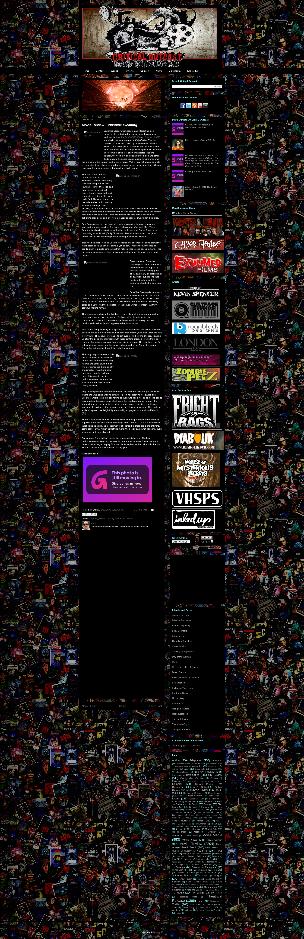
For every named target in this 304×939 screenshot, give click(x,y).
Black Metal (200, 769)
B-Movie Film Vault (181, 620)
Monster (176, 835)
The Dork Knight (180, 719)
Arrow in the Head (181, 615)
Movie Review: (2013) (200, 140)
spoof (179, 913)
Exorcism (176, 802)
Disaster (180, 796)
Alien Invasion (198, 764)
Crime (192, 787)
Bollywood (176, 775)
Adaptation (196, 760)
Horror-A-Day (203, 820)
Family (194, 804)
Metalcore (212, 832)
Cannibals (199, 778)
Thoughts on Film (181, 729)
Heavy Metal (191, 818)
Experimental (190, 802)
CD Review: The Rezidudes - (199, 126)
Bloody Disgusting (181, 625)
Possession (185, 859)
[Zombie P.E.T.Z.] (196, 380)
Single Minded (212, 879)
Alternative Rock (181, 766)
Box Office (192, 774)
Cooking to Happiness (183, 651)
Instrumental (200, 824)
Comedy (94, 518)
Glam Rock (179, 812)
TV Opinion (198, 892)
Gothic (190, 812)
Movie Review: (109, 125)
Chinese (214, 778)
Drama (176, 798)
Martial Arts (211, 829)
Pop (174, 859)
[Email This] (83, 514)
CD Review (215, 774)
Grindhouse (177, 815)
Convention (178, 787)
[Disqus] (122, 574)
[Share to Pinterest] (95, 514)
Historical (208, 818)
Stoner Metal (178, 887)
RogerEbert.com (180, 713)
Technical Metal (188, 897)
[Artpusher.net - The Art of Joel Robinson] (196, 364)
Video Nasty (188, 907)
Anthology (212, 766)
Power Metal (193, 862)
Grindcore (214, 812)
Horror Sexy (178, 698)
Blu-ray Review (204, 771)
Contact (100, 71)
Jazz (201, 826)
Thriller (176, 904)
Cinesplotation (179, 646)
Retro (220, 865)
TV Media (178, 892)
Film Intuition (178, 682)
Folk (186, 807)
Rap (198, 864)
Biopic (187, 769)
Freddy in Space (180, 693)
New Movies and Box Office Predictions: (203, 160)
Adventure (217, 760)
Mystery (188, 851)
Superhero (193, 887)
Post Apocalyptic (204, 859)
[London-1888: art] (196, 350)
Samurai (181, 873)
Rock (190, 870)
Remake (208, 864)
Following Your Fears (182, 688)
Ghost (197, 810)
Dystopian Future (196, 799)
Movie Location (192, 836)
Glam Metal (217, 810)
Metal (197, 831)
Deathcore (188, 793)
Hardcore (176, 818)
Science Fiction (181, 875)
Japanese (188, 826)
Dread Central (179, 672)
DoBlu (175, 662)
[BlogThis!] (86, 514)
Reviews (129, 71)
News (159, 71)
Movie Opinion (214, 840)
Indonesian (186, 824)
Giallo (206, 810)
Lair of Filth (177, 703)
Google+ (205, 541)
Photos (202, 856)
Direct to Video (215, 793)
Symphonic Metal (212, 890)
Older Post (155, 706)
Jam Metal (176, 826)
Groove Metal (194, 815)
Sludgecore (207, 882)
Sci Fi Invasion (208, 872)
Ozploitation (179, 856)
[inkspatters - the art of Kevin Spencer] (196, 296)
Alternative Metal (215, 764)
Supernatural (210, 887)
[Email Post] (152, 509)
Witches (188, 910)
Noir (184, 854)
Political (215, 856)
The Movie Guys (180, 724)
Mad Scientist (193, 829)
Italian (214, 823)
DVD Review (200, 789)
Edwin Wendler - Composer (186, 677)
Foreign (205, 807)
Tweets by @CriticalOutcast (186, 745)
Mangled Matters (180, 708)
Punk (191, 865)
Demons (200, 793)
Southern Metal (190, 884)
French (187, 810)
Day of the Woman (181, 656)
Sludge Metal (192, 882)
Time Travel (195, 905)
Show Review (185, 879)
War (216, 907)
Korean (210, 826)
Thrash (200, 901)
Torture (209, 905)
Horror (184, 820)
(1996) (132, 137)
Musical (175, 851)
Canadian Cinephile (182, 641)
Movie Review (106, 518)
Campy (183, 778)
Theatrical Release (123, 518)
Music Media (189, 847)
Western (176, 910)
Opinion (144, 71)
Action (176, 760)
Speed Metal (205, 884)
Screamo (205, 876)
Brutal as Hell (178, 636)
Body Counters (179, 630)
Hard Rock (211, 815)
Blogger (158, 932)
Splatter (216, 884)
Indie (174, 824)
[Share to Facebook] (92, 514)
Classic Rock (213, 781)
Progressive (211, 862)
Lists (220, 826)
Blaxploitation (182, 772)
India (217, 821)
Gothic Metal (202, 812)
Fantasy (208, 804)
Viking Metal (205, 907)
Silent (199, 879)
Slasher (176, 881)
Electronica (214, 799)
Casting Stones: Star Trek (198, 171)
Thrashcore (214, 901)
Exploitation (206, 801)
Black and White (215, 769)
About (114, 71)
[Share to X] (89, 514)
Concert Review (204, 784)
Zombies (217, 910)
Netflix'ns (202, 850)
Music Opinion (211, 848)
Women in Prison (203, 910)
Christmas (176, 781)
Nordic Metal (195, 854)
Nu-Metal (207, 854)
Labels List (193, 71)
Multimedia (174, 71)
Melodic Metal (179, 832)
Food (194, 807)
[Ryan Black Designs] (196, 333)
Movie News (189, 839)
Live (180, 829)
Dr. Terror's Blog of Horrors (185, 667)
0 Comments (140, 509)
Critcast (205, 787)
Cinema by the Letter (195, 781)
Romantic (217, 870)
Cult (188, 790)
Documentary (195, 795)
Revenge (180, 867)
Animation (197, 766)
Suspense (176, 890)
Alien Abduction (183, 764)
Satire (192, 873)
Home (86, 71)
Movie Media (212, 835)
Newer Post (89, 706)
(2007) (152, 137)
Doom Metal (213, 796)
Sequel (218, 875)
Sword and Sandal (193, 890)
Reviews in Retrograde (204, 867)
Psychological (178, 864)
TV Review (216, 892)
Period (190, 856)
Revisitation (177, 870)
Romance (202, 870)
